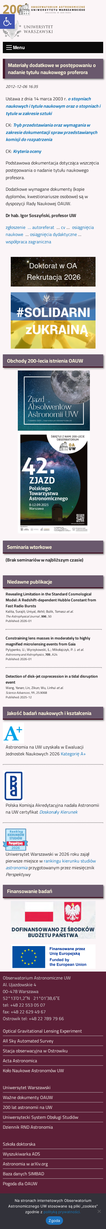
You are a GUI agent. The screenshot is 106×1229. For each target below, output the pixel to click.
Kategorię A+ (73, 753)
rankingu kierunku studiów (51, 864)
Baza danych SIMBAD (23, 1173)
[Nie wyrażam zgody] (99, 1211)
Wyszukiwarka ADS (21, 1154)
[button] (7, 21)
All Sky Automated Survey (28, 1041)
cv (63, 227)
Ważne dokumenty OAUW (28, 1097)
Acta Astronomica (20, 1060)
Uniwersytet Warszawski (27, 1087)
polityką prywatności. (62, 1212)
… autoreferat (41, 227)
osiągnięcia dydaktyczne (53, 234)
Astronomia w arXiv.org (25, 1163)
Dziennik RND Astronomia (28, 1127)
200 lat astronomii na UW (27, 1107)
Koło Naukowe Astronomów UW (33, 1070)
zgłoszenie (15, 227)
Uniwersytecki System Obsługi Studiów (40, 1117)
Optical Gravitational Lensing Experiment (42, 1031)
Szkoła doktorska (19, 1144)
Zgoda (54, 1220)
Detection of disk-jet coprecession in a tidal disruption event (52, 679)
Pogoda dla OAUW (20, 1183)
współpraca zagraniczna (28, 241)
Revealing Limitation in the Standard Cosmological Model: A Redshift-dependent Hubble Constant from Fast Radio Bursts (51, 600)
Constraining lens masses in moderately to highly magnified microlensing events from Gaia (48, 641)
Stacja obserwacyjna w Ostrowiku (35, 1050)
